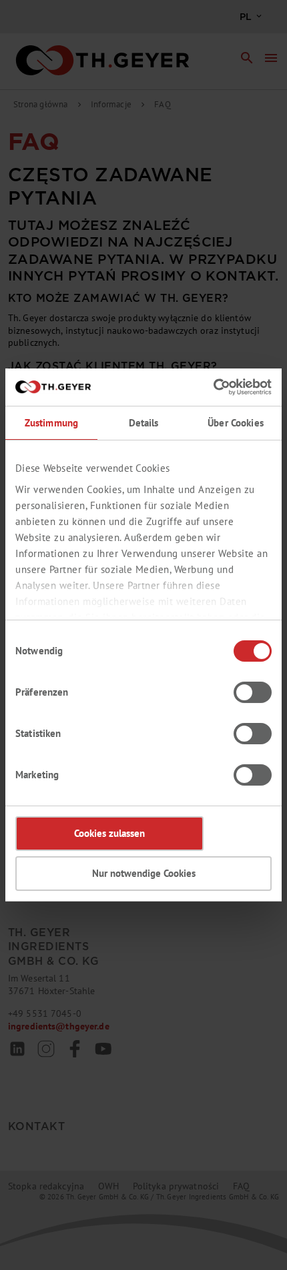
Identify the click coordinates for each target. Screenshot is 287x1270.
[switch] (253, 692)
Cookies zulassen (109, 833)
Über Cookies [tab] (236, 422)
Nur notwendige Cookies (144, 873)
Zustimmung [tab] (51, 422)
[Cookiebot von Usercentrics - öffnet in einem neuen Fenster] (213, 387)
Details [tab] (144, 422)
